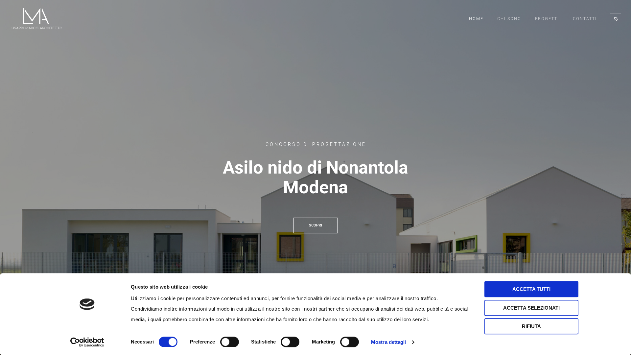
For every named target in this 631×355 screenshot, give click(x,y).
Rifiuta (531, 326)
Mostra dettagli (388, 342)
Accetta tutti (531, 289)
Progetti (547, 18)
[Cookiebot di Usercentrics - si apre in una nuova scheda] (87, 342)
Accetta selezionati (531, 308)
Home (476, 18)
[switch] (229, 342)
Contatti (585, 18)
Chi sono (509, 18)
